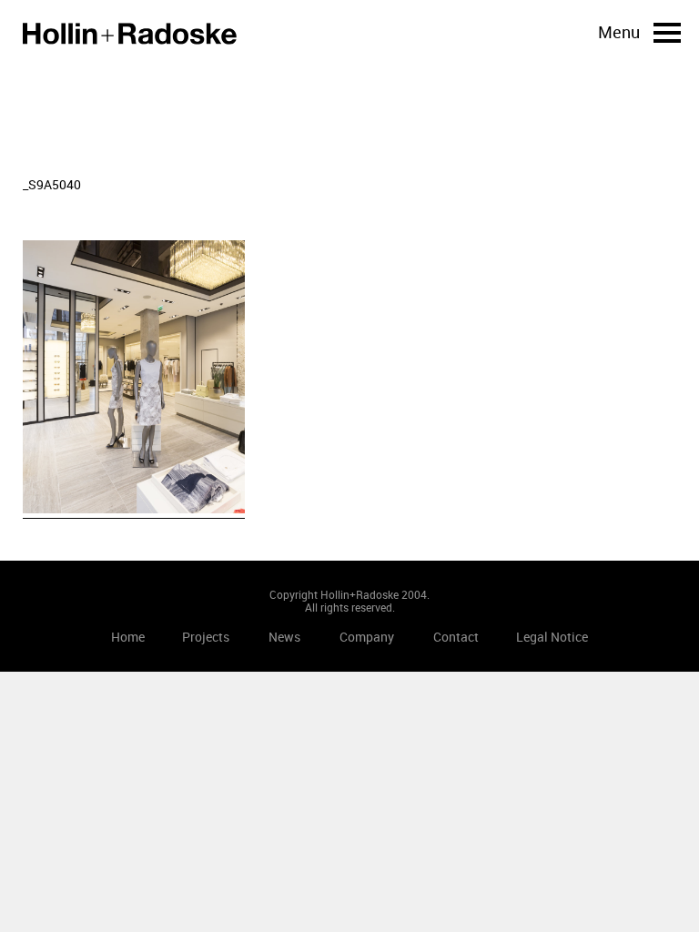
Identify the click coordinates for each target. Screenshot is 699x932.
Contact (456, 636)
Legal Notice (552, 636)
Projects (205, 636)
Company (366, 636)
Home (130, 34)
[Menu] (667, 32)
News (284, 636)
